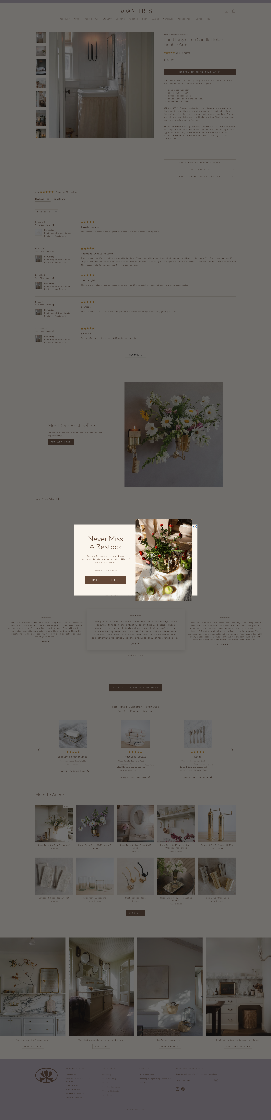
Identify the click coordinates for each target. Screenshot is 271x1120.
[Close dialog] (195, 526)
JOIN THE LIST (105, 580)
